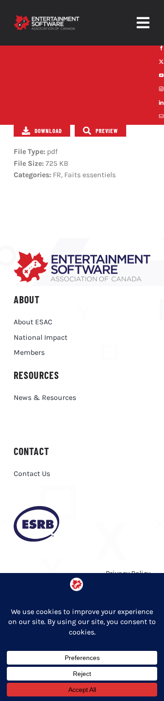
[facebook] (161, 48)
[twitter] (161, 61)
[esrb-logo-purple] (36, 509)
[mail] (161, 116)
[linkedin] (161, 102)
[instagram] (161, 89)
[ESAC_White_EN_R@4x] (46, 18)
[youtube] (161, 75)
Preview (107, 130)
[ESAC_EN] (82, 255)
